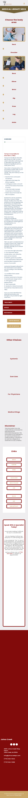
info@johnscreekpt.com (12, 755)
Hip (14, 501)
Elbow (14, 464)
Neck (14, 459)
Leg (14, 488)
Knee (14, 470)
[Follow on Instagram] (17, 744)
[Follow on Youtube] (14, 744)
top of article (14, 320)
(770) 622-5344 (9, 759)
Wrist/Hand (14, 483)
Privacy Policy (18, 795)
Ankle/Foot (14, 506)
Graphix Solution (18, 793)
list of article (14, 326)
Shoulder (14, 478)
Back (14, 496)
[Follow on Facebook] (11, 744)
